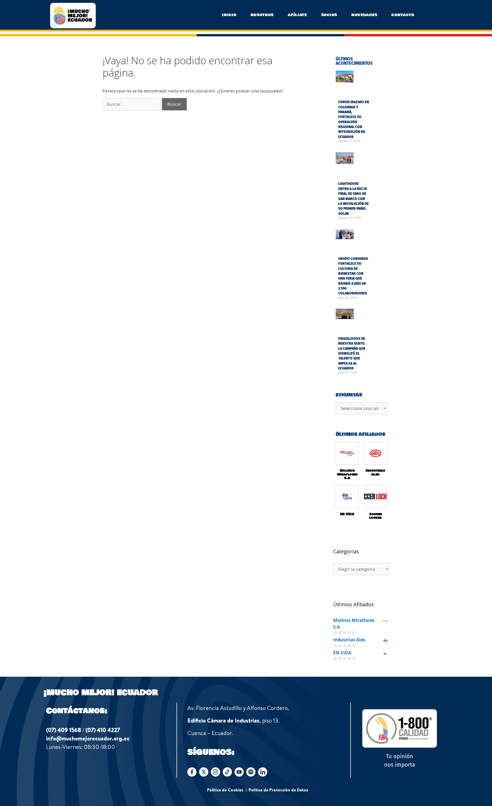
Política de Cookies (225, 790)
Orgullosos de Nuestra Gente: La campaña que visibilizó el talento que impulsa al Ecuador (351, 353)
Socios (329, 15)
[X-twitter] (203, 772)
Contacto (402, 15)
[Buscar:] (132, 104)
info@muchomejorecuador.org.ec (88, 738)
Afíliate (297, 15)
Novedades (364, 15)
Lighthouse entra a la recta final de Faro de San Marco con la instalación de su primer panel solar (353, 199)
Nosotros (262, 15)
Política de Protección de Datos (278, 790)
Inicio (229, 15)
